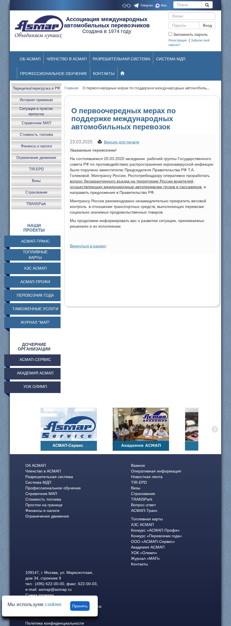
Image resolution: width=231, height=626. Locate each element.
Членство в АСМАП (43, 471)
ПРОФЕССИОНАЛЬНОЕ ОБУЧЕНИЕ (53, 73)
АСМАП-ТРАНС (35, 241)
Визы (36, 181)
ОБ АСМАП (30, 59)
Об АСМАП (35, 465)
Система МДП (38, 482)
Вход (207, 25)
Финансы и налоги (36, 146)
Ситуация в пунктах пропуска (36, 111)
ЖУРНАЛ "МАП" (35, 322)
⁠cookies (53, 604)
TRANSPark (36, 204)
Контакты (139, 564)
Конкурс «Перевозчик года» (156, 536)
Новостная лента (147, 476)
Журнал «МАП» (145, 558)
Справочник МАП (36, 123)
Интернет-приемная (36, 100)
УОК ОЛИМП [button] (35, 386)
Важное (138, 465)
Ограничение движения (36, 158)
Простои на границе (44, 505)
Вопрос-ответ (143, 505)
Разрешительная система (49, 476)
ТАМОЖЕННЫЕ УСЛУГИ (35, 309)
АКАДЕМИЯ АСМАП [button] (35, 373)
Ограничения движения (47, 516)
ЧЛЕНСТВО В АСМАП (66, 59)
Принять (80, 606)
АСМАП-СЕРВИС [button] (35, 359)
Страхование (36, 192)
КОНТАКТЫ (103, 73)
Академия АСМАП (148, 547)
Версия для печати (121, 142)
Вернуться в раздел (88, 246)
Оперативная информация (156, 471)
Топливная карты (147, 519)
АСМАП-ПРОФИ (35, 281)
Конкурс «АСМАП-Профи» (155, 530)
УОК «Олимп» (144, 552)
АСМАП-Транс (144, 510)
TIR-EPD (36, 169)
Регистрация (177, 40)
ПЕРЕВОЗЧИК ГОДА (35, 295)
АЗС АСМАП (35, 268)
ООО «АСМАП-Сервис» (153, 541)
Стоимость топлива (36, 134)
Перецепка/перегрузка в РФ (36, 88)
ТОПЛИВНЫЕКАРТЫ (35, 255)
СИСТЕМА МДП (170, 59)
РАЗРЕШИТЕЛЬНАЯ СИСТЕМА (121, 59)
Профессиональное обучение (53, 488)
